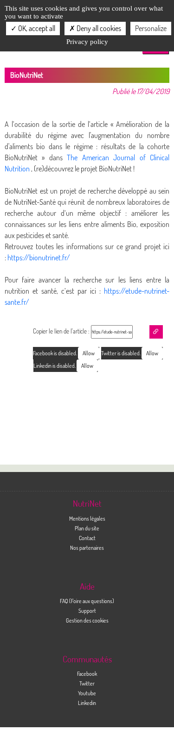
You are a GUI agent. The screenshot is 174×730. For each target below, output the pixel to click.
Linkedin (87, 702)
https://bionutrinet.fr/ (38, 257)
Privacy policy (87, 41)
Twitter (87, 683)
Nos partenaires (87, 547)
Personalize (151, 28)
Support (87, 610)
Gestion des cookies (87, 620)
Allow (152, 353)
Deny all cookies (98, 28)
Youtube (87, 693)
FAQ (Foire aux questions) (87, 600)
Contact (87, 537)
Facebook (87, 673)
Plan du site (87, 528)
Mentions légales (87, 518)
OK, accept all (36, 28)
